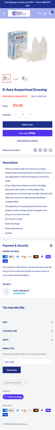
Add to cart (27, 124)
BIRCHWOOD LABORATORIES (15, 96)
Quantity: (7, 114)
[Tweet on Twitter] (45, 150)
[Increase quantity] (30, 114)
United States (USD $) (12, 382)
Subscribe (12, 370)
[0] (50, 13)
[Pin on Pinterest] (40, 150)
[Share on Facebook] (35, 150)
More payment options (27, 140)
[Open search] (39, 13)
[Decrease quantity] (16, 114)
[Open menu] (4, 13)
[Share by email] (50, 150)
